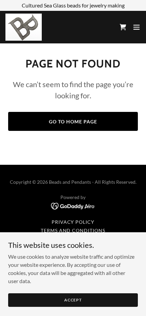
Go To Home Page (73, 121)
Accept (73, 299)
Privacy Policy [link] (73, 222)
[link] (23, 27)
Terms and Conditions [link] (73, 230)
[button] (136, 27)
